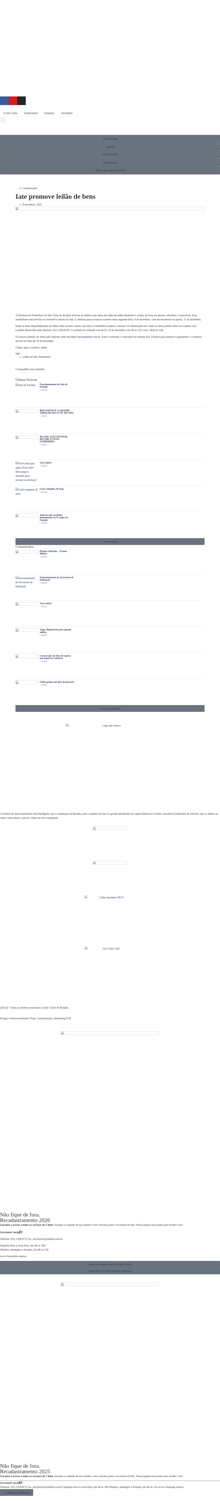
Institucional (30, 113)
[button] (3, 120)
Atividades (67, 113)
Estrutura (49, 113)
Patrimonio (45, 356)
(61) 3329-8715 (19, 1238)
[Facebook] (4, 100)
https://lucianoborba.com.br (85, 336)
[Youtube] (13, 100)
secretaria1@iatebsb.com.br (48, 1238)
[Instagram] (21, 100)
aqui (25, 347)
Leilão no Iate (29, 356)
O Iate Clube (10, 113)
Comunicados (29, 188)
